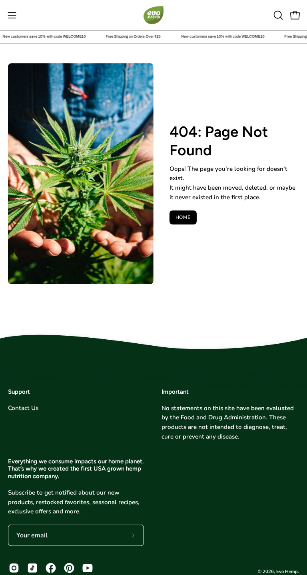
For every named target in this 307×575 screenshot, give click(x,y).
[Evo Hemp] (153, 15)
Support (19, 391)
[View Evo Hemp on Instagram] (14, 568)
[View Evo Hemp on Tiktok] (32, 568)
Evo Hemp (287, 571)
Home (183, 217)
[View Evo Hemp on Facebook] (51, 568)
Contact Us (23, 408)
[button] (277, 15)
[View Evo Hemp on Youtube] (88, 568)
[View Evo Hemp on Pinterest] (69, 568)
